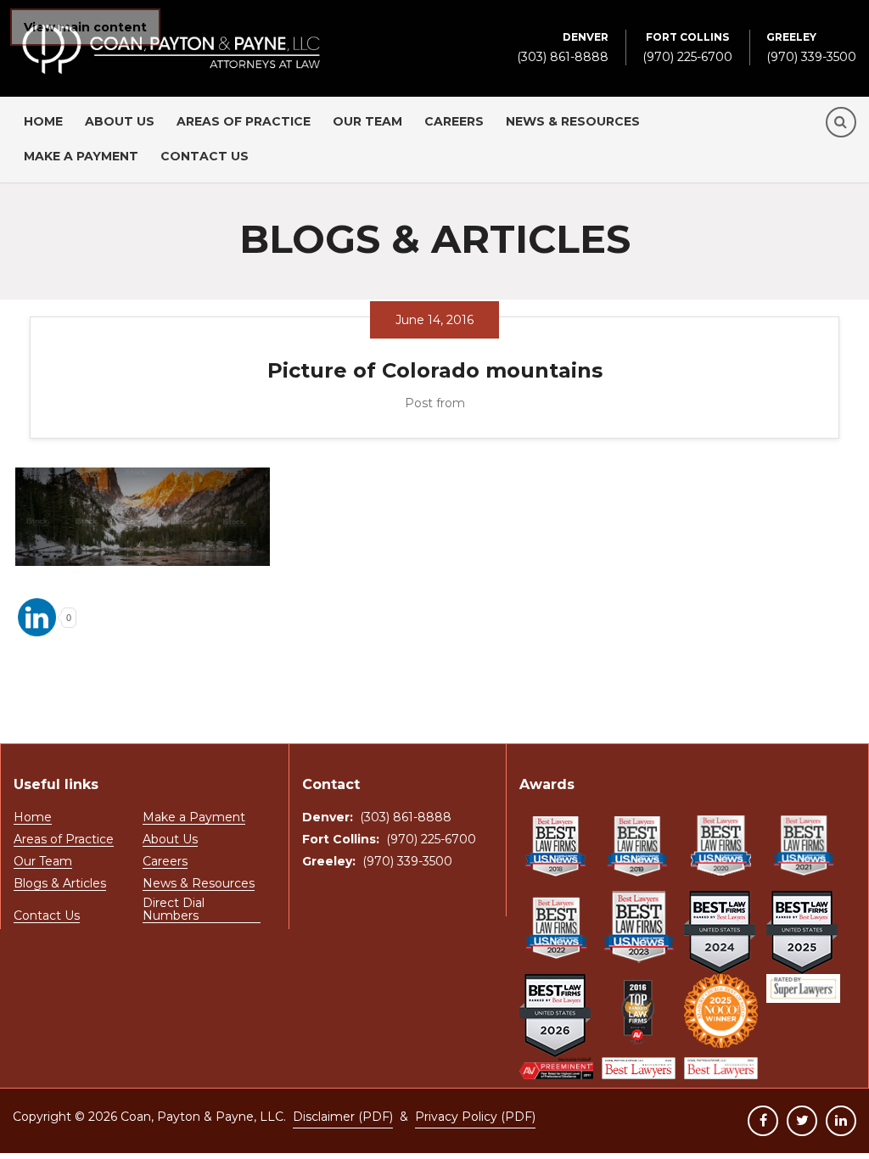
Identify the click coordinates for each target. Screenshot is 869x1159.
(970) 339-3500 (811, 47)
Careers (454, 121)
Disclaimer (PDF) (343, 1116)
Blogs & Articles (60, 884)
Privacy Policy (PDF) (475, 1116)
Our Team (367, 121)
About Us (119, 121)
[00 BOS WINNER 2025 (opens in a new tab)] (721, 1011)
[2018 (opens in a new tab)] (556, 845)
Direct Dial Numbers (174, 910)
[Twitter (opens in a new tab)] (802, 1121)
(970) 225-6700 (687, 47)
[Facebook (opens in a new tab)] (763, 1121)
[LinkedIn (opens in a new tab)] (841, 1121)
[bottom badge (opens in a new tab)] (556, 1068)
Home (43, 121)
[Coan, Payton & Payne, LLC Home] (171, 32)
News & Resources (573, 121)
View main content (85, 27)
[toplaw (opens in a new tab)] (639, 1011)
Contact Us (204, 156)
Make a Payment (81, 156)
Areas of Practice (244, 121)
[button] (841, 122)
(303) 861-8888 (562, 47)
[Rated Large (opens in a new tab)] (803, 988)
